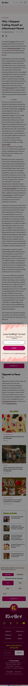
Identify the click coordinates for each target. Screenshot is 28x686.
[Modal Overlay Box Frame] (14, 343)
